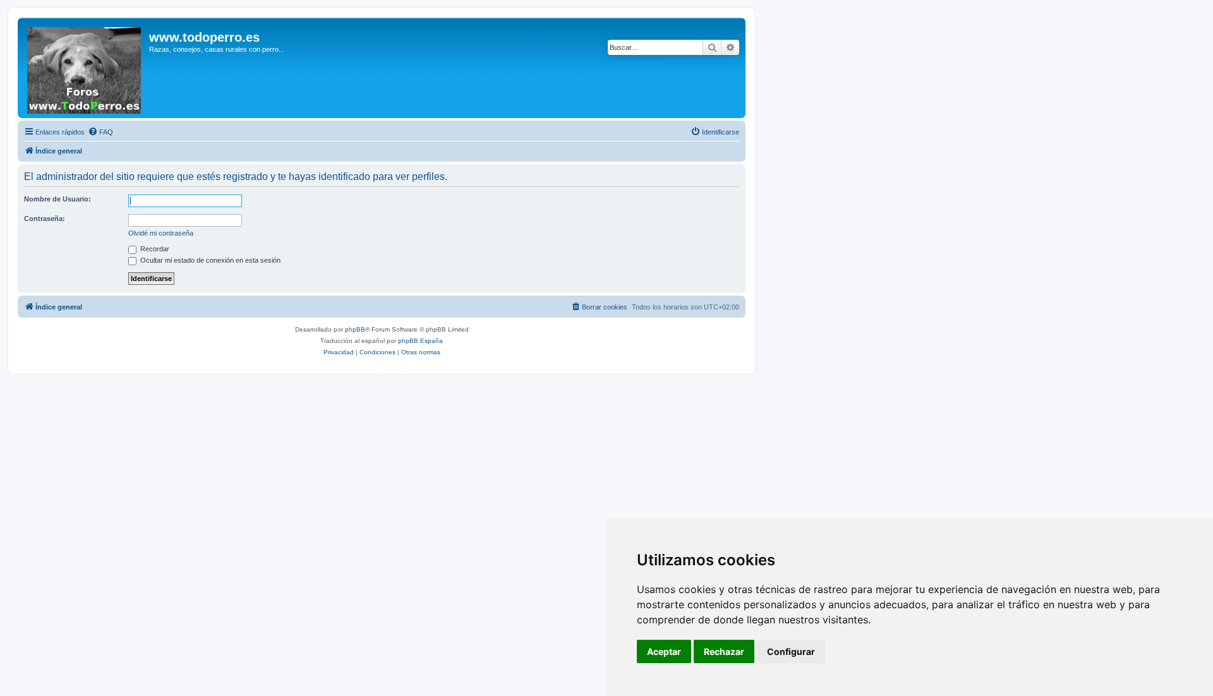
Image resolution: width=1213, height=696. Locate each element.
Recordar (153, 249)
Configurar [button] (791, 651)
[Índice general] (85, 68)
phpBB (355, 329)
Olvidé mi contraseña (160, 233)
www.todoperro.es (204, 37)
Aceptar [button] (664, 651)
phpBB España (420, 340)
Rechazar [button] (724, 651)
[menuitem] (100, 132)
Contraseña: (44, 218)
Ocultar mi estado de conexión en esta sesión (209, 260)
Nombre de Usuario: (57, 199)
